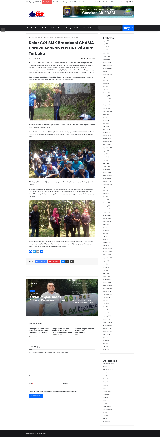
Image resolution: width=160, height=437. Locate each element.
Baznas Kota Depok (108, 363)
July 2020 (105, 264)
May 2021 (105, 233)
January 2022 (107, 209)
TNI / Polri (105, 415)
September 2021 (107, 221)
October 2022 (107, 181)
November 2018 (107, 325)
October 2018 (107, 328)
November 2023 (107, 141)
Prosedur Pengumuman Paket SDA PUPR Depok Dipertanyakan (85, 330)
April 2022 (106, 200)
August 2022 (106, 187)
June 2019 (106, 303)
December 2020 (107, 248)
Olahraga (69, 28)
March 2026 (106, 56)
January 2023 (107, 172)
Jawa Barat (106, 376)
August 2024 (106, 114)
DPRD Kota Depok (108, 369)
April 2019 (106, 310)
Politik (76, 28)
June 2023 (106, 157)
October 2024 (107, 108)
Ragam (105, 403)
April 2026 (106, 53)
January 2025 (107, 99)
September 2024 (107, 111)
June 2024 (106, 120)
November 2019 (107, 288)
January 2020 (107, 282)
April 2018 (106, 346)
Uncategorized (107, 421)
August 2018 (106, 334)
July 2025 (105, 80)
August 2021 (106, 224)
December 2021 (107, 212)
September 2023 (107, 148)
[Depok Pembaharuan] (37, 14)
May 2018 (105, 343)
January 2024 (107, 135)
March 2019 (106, 313)
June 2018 (106, 340)
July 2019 (105, 300)
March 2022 (106, 203)
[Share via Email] (67, 261)
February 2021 (107, 242)
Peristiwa (105, 397)
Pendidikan (52, 28)
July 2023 (105, 154)
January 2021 (106, 245)
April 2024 (106, 126)
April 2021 (106, 236)
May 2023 (106, 160)
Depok (44, 28)
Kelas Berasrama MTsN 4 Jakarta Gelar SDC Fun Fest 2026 (49, 298)
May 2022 (106, 196)
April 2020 (106, 273)
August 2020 (106, 261)
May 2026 (106, 50)
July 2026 (105, 44)
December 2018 (107, 322)
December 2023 (107, 138)
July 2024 (105, 117)
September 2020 (107, 258)
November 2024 (107, 105)
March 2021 (106, 239)
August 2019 (106, 297)
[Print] (72, 261)
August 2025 (106, 77)
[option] (62, 297)
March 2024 (106, 129)
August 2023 (106, 151)
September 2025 (107, 74)
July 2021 (105, 227)
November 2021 (107, 215)
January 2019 (106, 319)
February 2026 (107, 59)
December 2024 (107, 102)
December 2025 (107, 65)
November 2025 (107, 68)
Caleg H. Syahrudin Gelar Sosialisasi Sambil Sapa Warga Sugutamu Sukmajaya (62, 330)
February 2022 (107, 206)
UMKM (83, 28)
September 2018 (107, 331)
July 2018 (105, 337)
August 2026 (106, 41)
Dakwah (60, 28)
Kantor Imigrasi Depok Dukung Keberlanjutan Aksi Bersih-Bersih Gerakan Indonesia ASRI (78, 2)
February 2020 (107, 279)
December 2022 (107, 175)
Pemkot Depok (107, 391)
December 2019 (107, 285)
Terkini (37, 28)
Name (31, 375)
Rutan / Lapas (107, 406)
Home (32, 37)
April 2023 (106, 163)
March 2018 (106, 349)
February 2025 (107, 96)
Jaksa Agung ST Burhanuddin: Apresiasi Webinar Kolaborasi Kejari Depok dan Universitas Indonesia (39, 331)
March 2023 (106, 166)
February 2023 (107, 169)
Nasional (90, 28)
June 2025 (106, 83)
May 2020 (106, 270)
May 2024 (106, 123)
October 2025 (107, 71)
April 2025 (106, 89)
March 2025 (106, 92)
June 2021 (106, 230)
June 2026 (106, 47)
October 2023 (107, 144)
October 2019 (107, 291)
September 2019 (107, 294)
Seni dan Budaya (107, 409)
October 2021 (107, 218)
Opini (104, 388)
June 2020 (106, 267)
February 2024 (107, 132)
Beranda (29, 28)
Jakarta (105, 373)
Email (31, 383)
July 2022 (105, 190)
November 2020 (107, 252)
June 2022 (106, 193)
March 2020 (106, 276)
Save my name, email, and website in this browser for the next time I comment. (53, 391)
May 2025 (106, 86)
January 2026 (107, 62)
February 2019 (107, 316)
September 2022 (107, 184)
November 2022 (107, 178)
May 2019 (105, 307)
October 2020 (107, 255)
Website (65, 383)
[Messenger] (63, 261)
